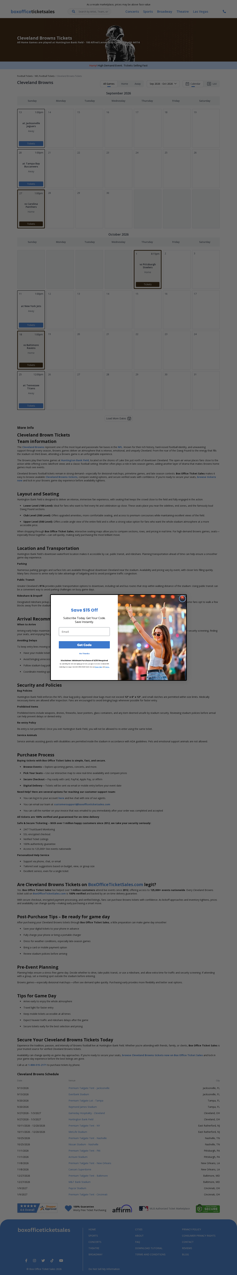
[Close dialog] (182, 599)
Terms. (107, 667)
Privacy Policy (98, 667)
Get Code (84, 644)
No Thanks (84, 653)
